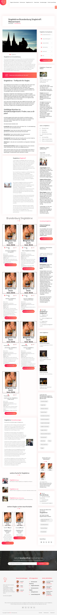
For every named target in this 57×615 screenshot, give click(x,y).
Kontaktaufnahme (44, 524)
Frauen (41, 78)
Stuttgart (48, 485)
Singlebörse (13, 54)
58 (15, 344)
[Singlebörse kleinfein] (10, 282)
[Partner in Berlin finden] (43, 338)
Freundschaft (43, 531)
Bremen (45, 484)
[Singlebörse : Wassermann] (43, 259)
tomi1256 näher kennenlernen (10, 264)
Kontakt (40, 612)
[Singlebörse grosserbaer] (10, 331)
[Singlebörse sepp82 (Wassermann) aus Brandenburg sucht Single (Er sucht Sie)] (42, 476)
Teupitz (19, 527)
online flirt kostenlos (45, 419)
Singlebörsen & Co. (29, 2)
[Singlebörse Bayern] (5, 480)
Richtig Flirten (44, 132)
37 (33, 295)
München (48, 483)
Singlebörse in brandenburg (12, 57)
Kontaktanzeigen (43, 2)
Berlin (41, 483)
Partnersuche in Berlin (44, 343)
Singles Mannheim (35, 585)
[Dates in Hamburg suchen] (43, 367)
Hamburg (44, 483)
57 (15, 247)
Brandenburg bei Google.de (47, 503)
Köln (51, 483)
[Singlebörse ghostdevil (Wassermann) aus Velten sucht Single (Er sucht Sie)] (50, 466)
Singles (42, 448)
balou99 (21, 581)
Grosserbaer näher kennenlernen (10, 366)
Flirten (49, 440)
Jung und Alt (42, 152)
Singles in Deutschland (14, 2)
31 (15, 394)
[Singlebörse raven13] (28, 331)
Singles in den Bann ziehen (47, 139)
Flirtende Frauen (45, 128)
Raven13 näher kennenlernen (28, 368)
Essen (45, 487)
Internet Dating (44, 528)
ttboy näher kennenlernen (28, 268)
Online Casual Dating (52, 2)
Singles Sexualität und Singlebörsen (45, 520)
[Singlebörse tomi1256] (10, 234)
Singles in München (44, 357)
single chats (43, 404)
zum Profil (8, 543)
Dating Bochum (34, 592)
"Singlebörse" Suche (46, 60)
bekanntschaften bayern (45, 433)
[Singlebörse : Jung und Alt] (43, 161)
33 (33, 247)
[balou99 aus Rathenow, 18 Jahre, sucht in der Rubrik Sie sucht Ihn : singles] (17, 582)
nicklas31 (22, 590)
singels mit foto (44, 430)
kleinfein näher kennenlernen (10, 317)
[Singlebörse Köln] (43, 381)
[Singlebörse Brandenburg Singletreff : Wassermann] (3, 1)
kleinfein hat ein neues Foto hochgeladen (49, 593)
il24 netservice (14, 612)
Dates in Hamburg (44, 372)
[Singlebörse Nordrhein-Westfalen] (5, 489)
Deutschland (10, 23)
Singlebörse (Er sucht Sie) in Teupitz (19, 531)
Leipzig (41, 485)
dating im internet (44, 408)
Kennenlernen (43, 437)
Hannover (42, 484)
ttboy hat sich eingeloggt (49, 587)
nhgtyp (21, 585)
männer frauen (43, 412)
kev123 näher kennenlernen (28, 311)
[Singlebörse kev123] (28, 282)
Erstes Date (44, 130)
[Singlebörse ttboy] (28, 234)
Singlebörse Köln (43, 385)
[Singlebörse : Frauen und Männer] (43, 74)
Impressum (52, 612)
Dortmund (49, 484)
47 (15, 295)
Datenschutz (46, 612)
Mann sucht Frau (44, 444)
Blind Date (43, 440)
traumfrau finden (44, 401)
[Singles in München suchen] (43, 353)
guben (8, 527)
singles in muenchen (45, 426)
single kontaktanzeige (45, 422)
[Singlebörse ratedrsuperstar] (10, 382)
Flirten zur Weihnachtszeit (47, 141)
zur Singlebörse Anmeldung (46, 238)
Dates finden (36, 2)
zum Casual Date (45, 137)
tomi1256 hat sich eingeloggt (49, 582)
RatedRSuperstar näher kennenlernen (10, 414)
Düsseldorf (42, 487)
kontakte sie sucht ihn (45, 415)
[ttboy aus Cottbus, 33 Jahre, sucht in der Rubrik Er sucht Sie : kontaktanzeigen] (43, 587)
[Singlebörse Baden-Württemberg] (5, 498)
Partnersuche (22, 2)
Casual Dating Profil (35, 594)
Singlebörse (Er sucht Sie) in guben (7, 531)
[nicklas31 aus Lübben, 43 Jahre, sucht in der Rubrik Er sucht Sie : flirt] (17, 590)
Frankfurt (44, 485)
